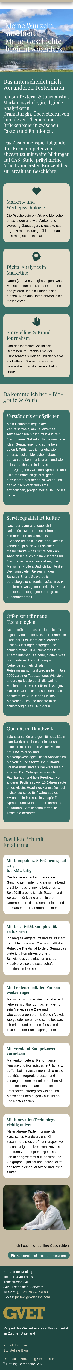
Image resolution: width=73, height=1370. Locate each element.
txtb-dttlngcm (35, 1297)
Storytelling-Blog (15, 1350)
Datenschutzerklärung (19, 1359)
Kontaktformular (15, 1345)
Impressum (47, 1359)
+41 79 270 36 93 (34, 1292)
